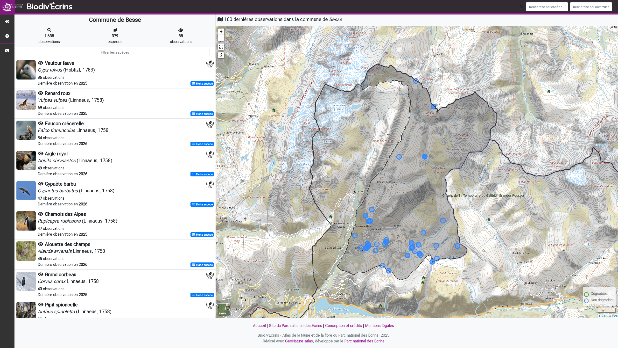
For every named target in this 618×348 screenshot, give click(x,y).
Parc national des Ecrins (364, 341)
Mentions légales (379, 325)
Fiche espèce (204, 83)
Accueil (259, 325)
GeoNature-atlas (299, 341)
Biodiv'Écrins (49, 7)
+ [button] (221, 31)
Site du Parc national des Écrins (295, 325)
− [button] (221, 37)
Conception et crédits (343, 325)
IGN (614, 316)
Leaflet (603, 316)
